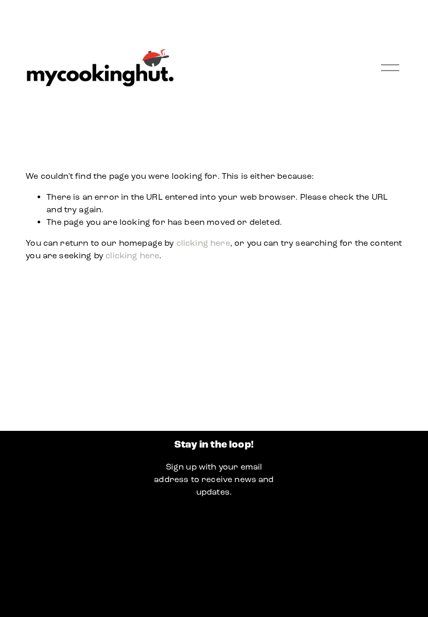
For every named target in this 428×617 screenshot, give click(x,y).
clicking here (203, 243)
